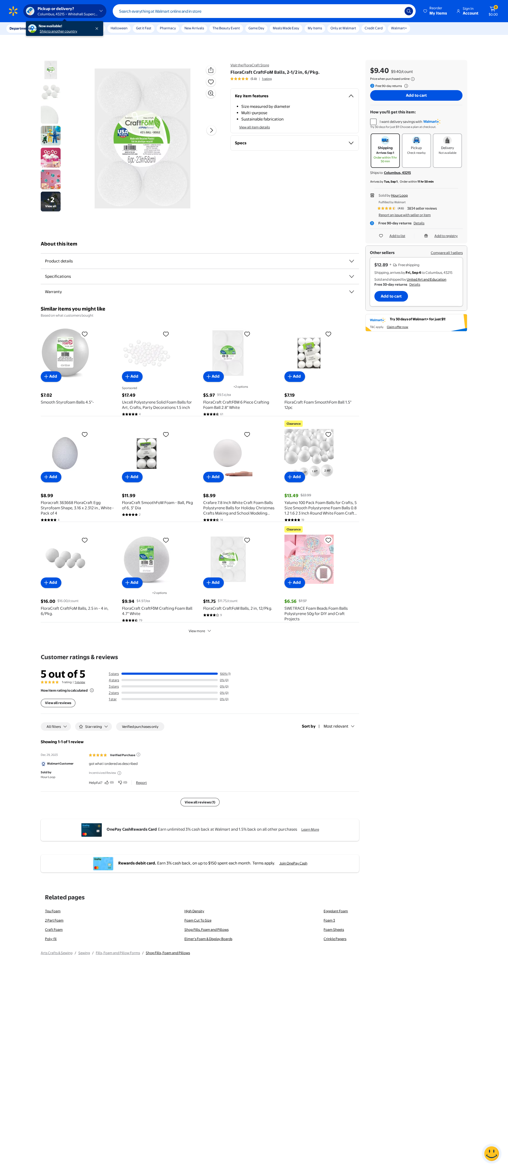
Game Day (256, 28)
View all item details (254, 127)
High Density (194, 911)
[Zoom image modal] (211, 93)
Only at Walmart (343, 28)
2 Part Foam (54, 920)
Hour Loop (399, 195)
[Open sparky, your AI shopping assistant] (492, 1154)
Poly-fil (51, 939)
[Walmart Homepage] (13, 11)
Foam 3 (329, 920)
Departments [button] (20, 28)
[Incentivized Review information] (119, 773)
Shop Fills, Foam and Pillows (206, 929)
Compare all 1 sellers (447, 253)
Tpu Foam (53, 911)
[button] (435, 11)
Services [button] (53, 28)
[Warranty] (351, 292)
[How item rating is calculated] (92, 690)
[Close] (98, 28)
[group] (251, 79)
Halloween (119, 28)
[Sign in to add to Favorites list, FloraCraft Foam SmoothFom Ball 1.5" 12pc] (328, 334)
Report (141, 782)
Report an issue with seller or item (405, 215)
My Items (315, 28)
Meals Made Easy (286, 28)
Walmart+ (399, 28)
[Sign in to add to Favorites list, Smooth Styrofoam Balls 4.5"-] (84, 334)
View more (197, 631)
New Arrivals (194, 28)
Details (419, 223)
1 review (80, 682)
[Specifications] (351, 276)
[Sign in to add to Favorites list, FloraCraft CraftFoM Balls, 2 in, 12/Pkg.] (247, 540)
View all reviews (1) (200, 802)
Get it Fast (143, 28)
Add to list (397, 236)
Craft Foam (54, 929)
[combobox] (264, 11)
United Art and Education (426, 279)
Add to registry (446, 236)
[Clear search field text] (396, 11)
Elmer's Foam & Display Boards (208, 939)
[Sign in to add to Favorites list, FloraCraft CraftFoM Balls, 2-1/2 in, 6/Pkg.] (211, 81)
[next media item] (211, 130)
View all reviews (58, 703)
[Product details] (351, 261)
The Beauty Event (226, 28)
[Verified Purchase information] (138, 754)
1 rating (267, 78)
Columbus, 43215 (397, 172)
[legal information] (413, 79)
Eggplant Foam (336, 911)
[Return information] (405, 86)
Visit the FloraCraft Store (249, 65)
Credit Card (374, 28)
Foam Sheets (334, 929)
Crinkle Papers (335, 939)
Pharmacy (168, 28)
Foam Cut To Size (197, 920)
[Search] (409, 11)
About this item (59, 244)
